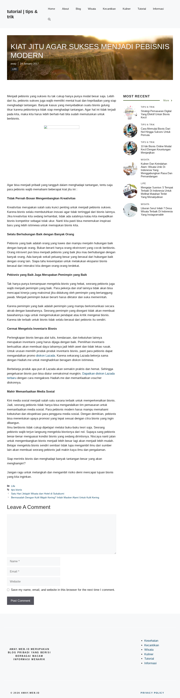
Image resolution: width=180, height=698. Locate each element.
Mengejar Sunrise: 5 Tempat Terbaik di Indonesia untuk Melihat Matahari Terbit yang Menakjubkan (157, 192)
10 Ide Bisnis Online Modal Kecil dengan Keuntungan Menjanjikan (156, 149)
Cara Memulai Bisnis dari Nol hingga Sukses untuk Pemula (156, 131)
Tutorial (142, 8)
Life (14, 69)
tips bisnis (16, 489)
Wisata (92, 8)
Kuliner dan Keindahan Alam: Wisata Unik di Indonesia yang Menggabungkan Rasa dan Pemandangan (156, 170)
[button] (49, 19)
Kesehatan (151, 640)
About (65, 8)
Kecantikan (109, 8)
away (13, 63)
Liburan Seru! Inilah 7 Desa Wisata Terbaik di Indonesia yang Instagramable (157, 211)
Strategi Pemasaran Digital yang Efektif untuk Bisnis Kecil (156, 114)
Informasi (158, 8)
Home (51, 8)
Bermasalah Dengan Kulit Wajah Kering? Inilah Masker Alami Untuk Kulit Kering (55, 497)
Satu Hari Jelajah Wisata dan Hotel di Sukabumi (37, 493)
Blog (78, 8)
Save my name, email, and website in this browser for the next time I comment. (63, 589)
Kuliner (127, 8)
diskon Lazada (45, 355)
